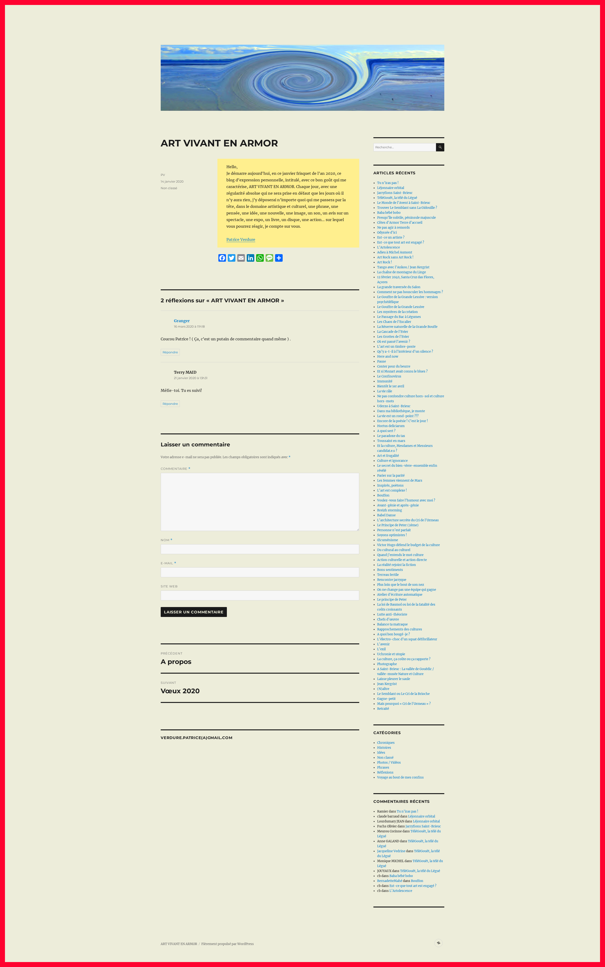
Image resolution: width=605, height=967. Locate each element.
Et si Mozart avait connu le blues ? (402, 371)
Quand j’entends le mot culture (400, 555)
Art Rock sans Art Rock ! (395, 257)
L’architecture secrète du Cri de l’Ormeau (408, 520)
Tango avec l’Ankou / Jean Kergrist (403, 267)
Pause (381, 361)
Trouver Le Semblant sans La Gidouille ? (407, 208)
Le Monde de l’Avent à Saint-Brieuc (403, 203)
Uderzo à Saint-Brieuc (394, 406)
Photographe (387, 664)
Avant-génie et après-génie (398, 505)
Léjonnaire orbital (390, 188)
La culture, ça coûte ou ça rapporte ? (403, 659)
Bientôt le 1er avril (390, 386)
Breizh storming (389, 510)
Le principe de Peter (392, 600)
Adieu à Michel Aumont (394, 252)
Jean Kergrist (387, 684)
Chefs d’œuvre (388, 619)
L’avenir (383, 644)
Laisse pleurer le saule (393, 679)
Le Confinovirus (389, 376)
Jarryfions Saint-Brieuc (395, 193)
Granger (182, 320)
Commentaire (175, 469)
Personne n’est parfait (394, 530)
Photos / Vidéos (389, 763)
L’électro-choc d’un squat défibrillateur (407, 639)
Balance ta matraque (392, 624)
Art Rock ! (384, 262)
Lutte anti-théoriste (392, 614)
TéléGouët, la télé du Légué (397, 198)
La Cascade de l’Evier (392, 332)
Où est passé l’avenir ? (393, 342)
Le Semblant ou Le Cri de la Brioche (403, 694)
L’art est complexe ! (392, 490)
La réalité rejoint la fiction (396, 565)
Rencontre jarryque (391, 580)
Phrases (383, 768)
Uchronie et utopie (391, 654)
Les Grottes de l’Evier (393, 337)
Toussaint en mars (391, 441)
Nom (167, 540)
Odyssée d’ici (387, 233)
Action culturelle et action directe (402, 560)
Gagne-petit (386, 699)
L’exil (381, 649)
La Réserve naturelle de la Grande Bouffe (407, 327)
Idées (381, 753)
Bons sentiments (390, 570)
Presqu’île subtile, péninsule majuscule (406, 218)
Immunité (384, 381)
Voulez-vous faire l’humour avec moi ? (406, 500)
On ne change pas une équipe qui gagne (406, 590)
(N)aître (383, 689)
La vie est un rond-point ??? (398, 416)
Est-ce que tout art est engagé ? (400, 242)
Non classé (169, 188)
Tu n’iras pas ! (388, 183)
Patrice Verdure (240, 239)
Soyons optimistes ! (392, 535)
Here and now (387, 357)
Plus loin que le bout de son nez (400, 585)
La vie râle (384, 391)
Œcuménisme (387, 540)
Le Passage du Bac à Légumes (399, 317)
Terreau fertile (388, 575)
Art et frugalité (388, 456)
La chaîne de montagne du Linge (401, 272)
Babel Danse (386, 515)
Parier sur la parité (391, 476)
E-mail (168, 563)
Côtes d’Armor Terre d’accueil (399, 223)
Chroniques (386, 743)
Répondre (170, 352)
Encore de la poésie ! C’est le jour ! (402, 421)
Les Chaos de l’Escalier (394, 322)
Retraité (383, 709)
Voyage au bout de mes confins (400, 777)
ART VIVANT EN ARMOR (179, 944)
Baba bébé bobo (389, 213)
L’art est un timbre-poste (396, 347)
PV (163, 175)
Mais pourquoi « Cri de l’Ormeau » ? (404, 704)
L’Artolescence (388, 247)
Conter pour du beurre (393, 366)
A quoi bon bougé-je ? (393, 634)
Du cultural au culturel (393, 550)
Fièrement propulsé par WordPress (227, 944)
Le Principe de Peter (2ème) (398, 525)
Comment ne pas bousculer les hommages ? (410, 292)
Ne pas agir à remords (393, 228)
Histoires (384, 748)
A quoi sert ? (386, 431)
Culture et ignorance (392, 461)
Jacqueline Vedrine (391, 851)
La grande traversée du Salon (398, 287)
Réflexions (385, 772)
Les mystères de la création (397, 312)
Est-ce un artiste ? (390, 237)
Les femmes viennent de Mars (399, 481)
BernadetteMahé (389, 881)
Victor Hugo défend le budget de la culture (408, 545)
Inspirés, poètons (390, 486)
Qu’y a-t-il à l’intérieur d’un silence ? (405, 352)
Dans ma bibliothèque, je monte (401, 411)
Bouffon (383, 495)
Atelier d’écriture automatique (399, 595)
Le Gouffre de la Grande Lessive (400, 307)
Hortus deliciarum (391, 426)
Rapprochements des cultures (399, 629)
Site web (169, 586)
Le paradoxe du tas (391, 436)
